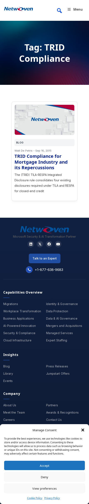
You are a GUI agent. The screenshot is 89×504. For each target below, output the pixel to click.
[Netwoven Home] (44, 232)
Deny (44, 477)
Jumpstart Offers (58, 373)
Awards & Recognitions (62, 412)
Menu (78, 9)
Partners (52, 405)
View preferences (44, 488)
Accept (44, 465)
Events (8, 381)
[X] (40, 244)
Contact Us (54, 419)
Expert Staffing (56, 340)
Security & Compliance (19, 333)
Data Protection (57, 311)
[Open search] (59, 10)
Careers (9, 419)
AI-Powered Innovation (19, 325)
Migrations (10, 304)
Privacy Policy (52, 498)
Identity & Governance (62, 304)
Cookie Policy (34, 498)
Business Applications (18, 318)
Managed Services (59, 333)
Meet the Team (14, 412)
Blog (6, 366)
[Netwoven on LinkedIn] (31, 244)
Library (8, 373)
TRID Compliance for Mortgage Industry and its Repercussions (41, 161)
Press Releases (57, 366)
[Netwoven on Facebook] (49, 244)
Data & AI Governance (61, 318)
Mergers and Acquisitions (64, 325)
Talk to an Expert (44, 258)
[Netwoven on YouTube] (58, 244)
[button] (83, 430)
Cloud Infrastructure (17, 340)
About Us (9, 405)
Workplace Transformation (22, 311)
